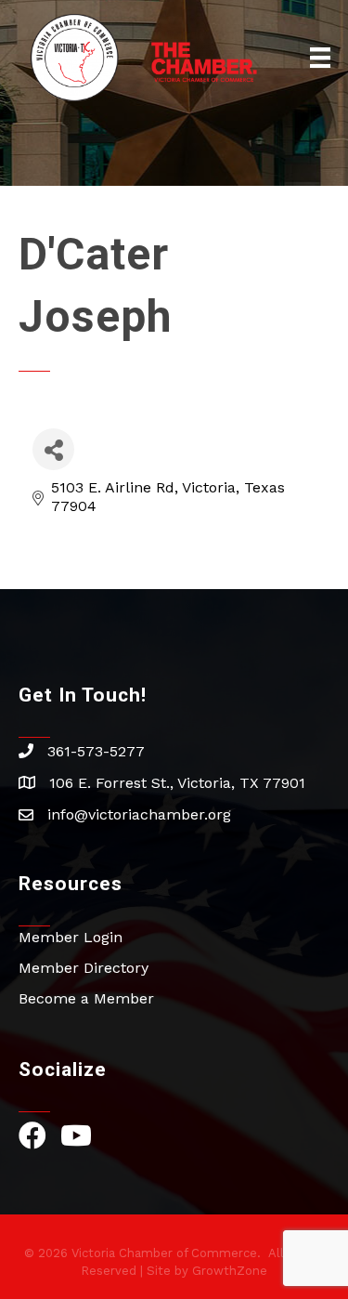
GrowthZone (229, 1271)
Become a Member (86, 998)
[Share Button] (53, 449)
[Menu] (320, 57)
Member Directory (83, 968)
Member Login (70, 937)
